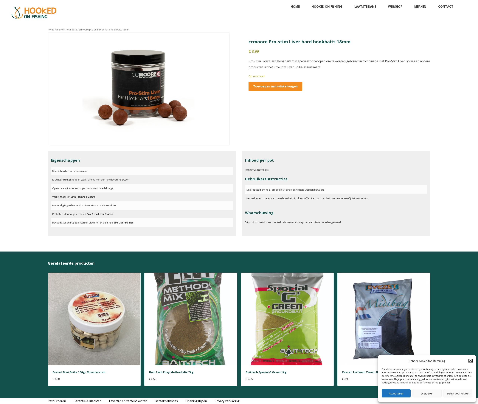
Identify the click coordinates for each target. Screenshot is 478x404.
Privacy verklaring (227, 401)
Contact (445, 6)
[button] (470, 361)
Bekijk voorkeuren (457, 393)
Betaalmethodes (166, 401)
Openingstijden (196, 401)
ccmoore (72, 29)
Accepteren (396, 393)
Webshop (395, 6)
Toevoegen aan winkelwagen (275, 86)
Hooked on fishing (327, 6)
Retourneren (57, 401)
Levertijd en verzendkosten (128, 401)
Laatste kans (365, 6)
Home (295, 6)
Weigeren (427, 393)
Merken (420, 6)
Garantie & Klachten (87, 401)
